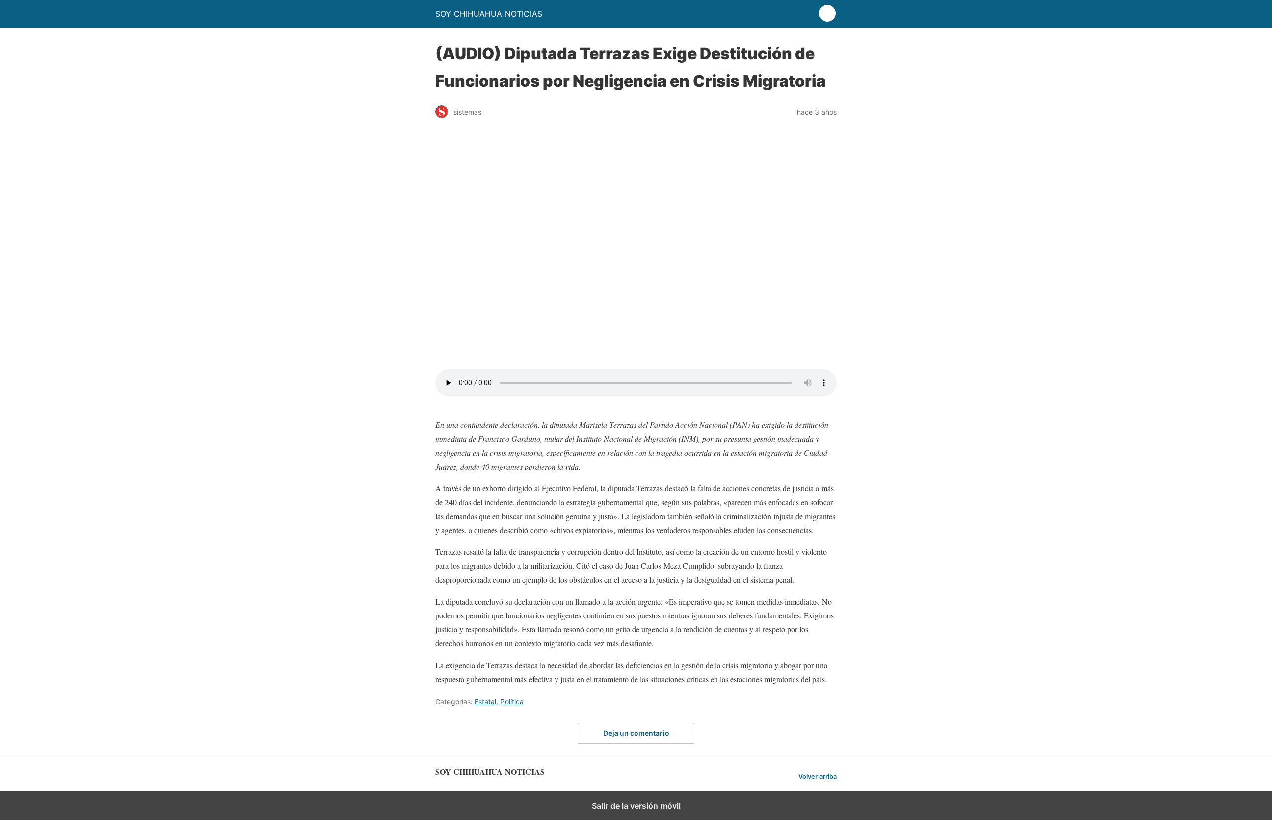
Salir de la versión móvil (636, 806)
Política (512, 701)
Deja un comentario (636, 733)
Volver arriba (817, 776)
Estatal (485, 701)
